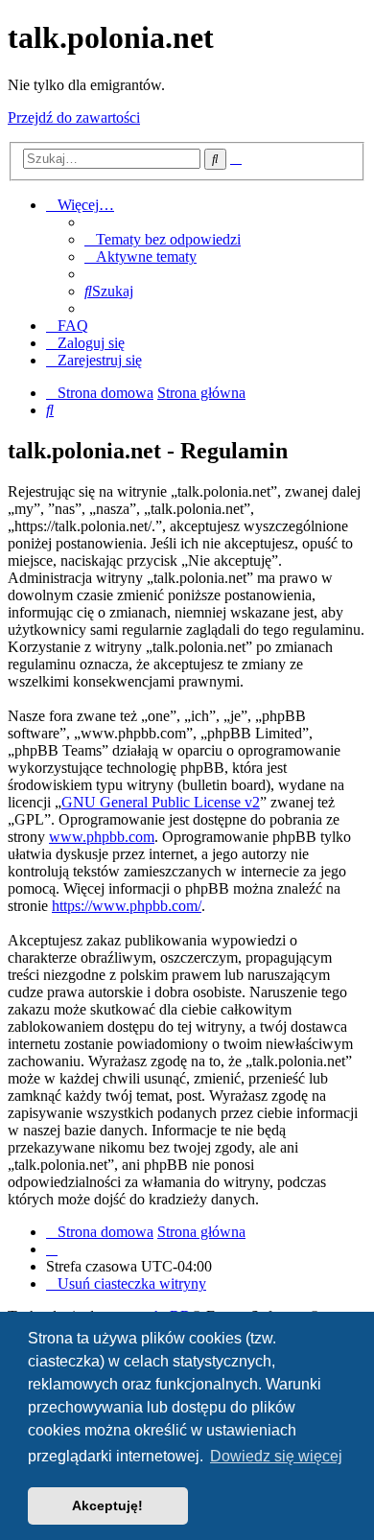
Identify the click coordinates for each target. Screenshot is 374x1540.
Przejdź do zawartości (74, 117)
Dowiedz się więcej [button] (276, 1456)
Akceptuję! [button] (107, 1505)
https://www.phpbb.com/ (126, 906)
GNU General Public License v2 (160, 802)
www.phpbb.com (101, 836)
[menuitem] (162, 239)
